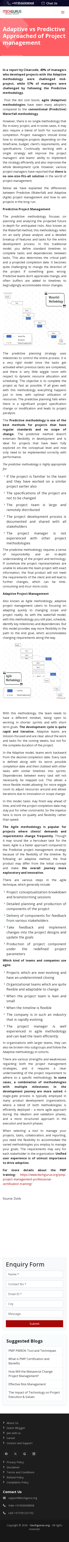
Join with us (14, 1433)
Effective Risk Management (27, 1384)
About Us (12, 1423)
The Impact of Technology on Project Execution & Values (34, 1394)
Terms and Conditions (20, 1472)
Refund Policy (15, 1477)
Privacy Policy (15, 1462)
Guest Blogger (16, 1428)
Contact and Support (20, 1443)
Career (11, 1438)
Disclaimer (13, 1467)
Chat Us (51, 3)
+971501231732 (23, 1513)
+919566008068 (23, 3)
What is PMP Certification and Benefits (28, 1361)
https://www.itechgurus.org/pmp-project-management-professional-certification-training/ (34, 1179)
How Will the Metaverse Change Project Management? (30, 1374)
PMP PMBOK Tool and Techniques (32, 1351)
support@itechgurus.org (22, 1498)
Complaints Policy (18, 1482)
